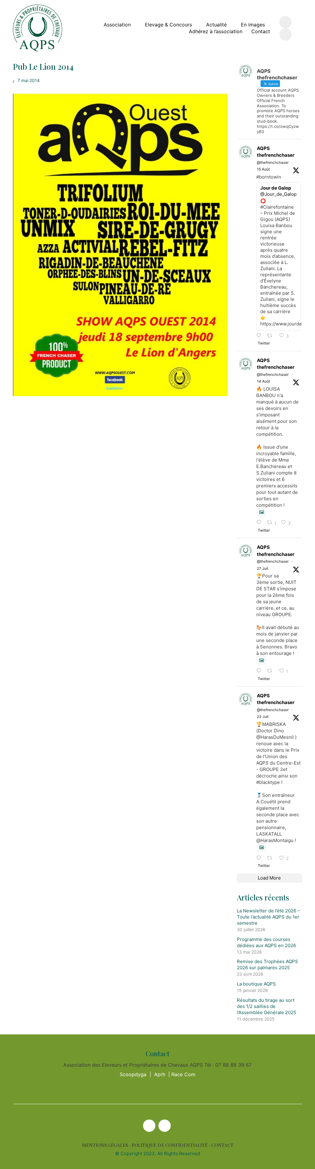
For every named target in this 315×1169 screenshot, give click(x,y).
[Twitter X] (149, 1126)
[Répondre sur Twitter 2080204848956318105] (260, 858)
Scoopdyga (133, 1074)
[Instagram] (164, 1126)
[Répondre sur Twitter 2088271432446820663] (260, 522)
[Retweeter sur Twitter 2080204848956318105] (271, 858)
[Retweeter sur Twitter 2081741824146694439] (271, 671)
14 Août (263, 381)
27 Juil (262, 568)
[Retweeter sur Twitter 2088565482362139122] (271, 336)
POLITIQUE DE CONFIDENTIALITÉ (170, 1145)
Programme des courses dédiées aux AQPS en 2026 (266, 942)
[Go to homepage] (37, 28)
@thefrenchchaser (273, 162)
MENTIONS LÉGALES (105, 1145)
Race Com (183, 1074)
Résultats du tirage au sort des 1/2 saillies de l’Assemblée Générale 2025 (266, 1006)
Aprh (159, 1074)
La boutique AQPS (256, 984)
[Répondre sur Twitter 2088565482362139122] (260, 336)
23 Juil (263, 716)
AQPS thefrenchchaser (275, 151)
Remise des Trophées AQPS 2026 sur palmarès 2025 (267, 964)
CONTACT (222, 1145)
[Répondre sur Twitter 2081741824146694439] (260, 671)
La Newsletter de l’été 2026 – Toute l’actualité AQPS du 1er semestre (268, 917)
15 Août (263, 169)
